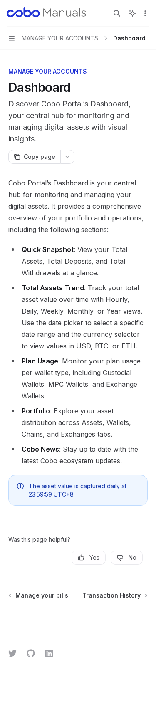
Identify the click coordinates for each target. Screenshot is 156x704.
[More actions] (145, 13)
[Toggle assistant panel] (132, 13)
